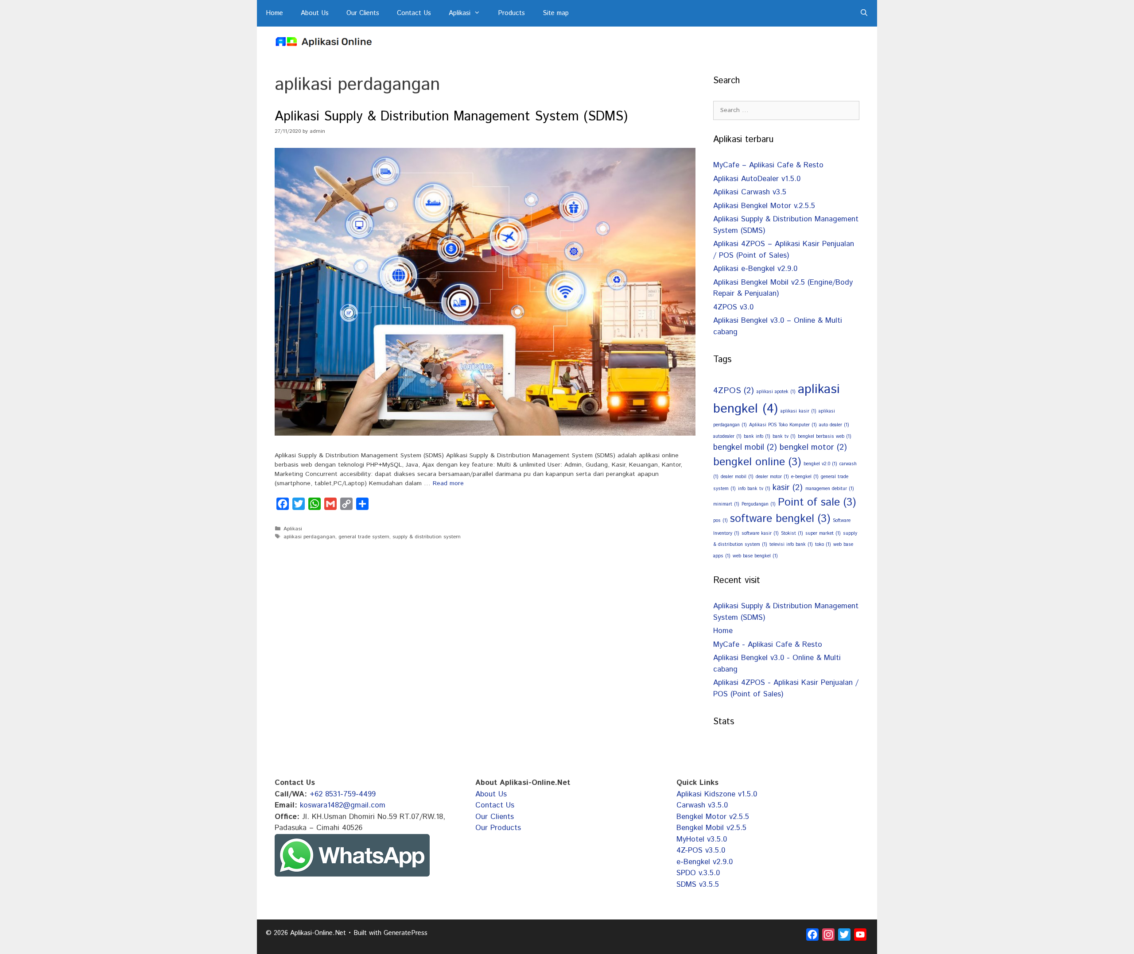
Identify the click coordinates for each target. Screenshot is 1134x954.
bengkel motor (813, 447)
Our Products (498, 828)
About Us (315, 13)
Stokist (792, 533)
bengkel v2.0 (820, 463)
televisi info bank (790, 544)
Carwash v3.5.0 (702, 805)
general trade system (363, 537)
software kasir (760, 533)
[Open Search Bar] (864, 13)
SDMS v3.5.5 (697, 884)
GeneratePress (405, 933)
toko (823, 544)
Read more (448, 483)
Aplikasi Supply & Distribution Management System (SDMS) (451, 116)
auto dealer (834, 425)
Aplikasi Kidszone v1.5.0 (716, 794)
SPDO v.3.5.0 (698, 873)
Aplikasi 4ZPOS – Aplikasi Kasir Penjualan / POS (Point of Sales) (783, 250)
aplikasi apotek (776, 391)
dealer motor (772, 476)
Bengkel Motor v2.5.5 (712, 816)
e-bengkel (804, 476)
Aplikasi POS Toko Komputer (782, 425)
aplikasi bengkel (776, 399)
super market (822, 533)
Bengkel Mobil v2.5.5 (711, 828)
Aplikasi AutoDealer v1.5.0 (756, 179)
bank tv (784, 436)
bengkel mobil (745, 447)
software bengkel (780, 519)
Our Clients (362, 13)
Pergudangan (758, 504)
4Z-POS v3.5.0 (700, 850)
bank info (757, 436)
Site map (556, 13)
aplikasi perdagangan (309, 537)
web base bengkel (755, 556)
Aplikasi (459, 13)
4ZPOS (733, 391)
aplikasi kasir (798, 411)
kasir (788, 488)
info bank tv (754, 488)
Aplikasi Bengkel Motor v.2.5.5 (764, 206)
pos (720, 520)
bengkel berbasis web (824, 436)
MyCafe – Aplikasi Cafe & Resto (768, 165)
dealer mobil (737, 476)
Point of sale (817, 502)
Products (511, 13)
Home (274, 13)
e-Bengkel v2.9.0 (704, 862)
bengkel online (757, 462)
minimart (726, 504)
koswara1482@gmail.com (342, 805)
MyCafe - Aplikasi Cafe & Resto (767, 644)
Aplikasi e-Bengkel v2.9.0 (755, 268)
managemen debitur (829, 488)
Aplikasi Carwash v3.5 (749, 192)
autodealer (727, 436)
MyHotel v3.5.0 (701, 839)
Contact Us (414, 13)
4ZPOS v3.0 (733, 307)
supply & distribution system (426, 537)
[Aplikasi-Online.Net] (323, 41)
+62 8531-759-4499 (343, 794)
